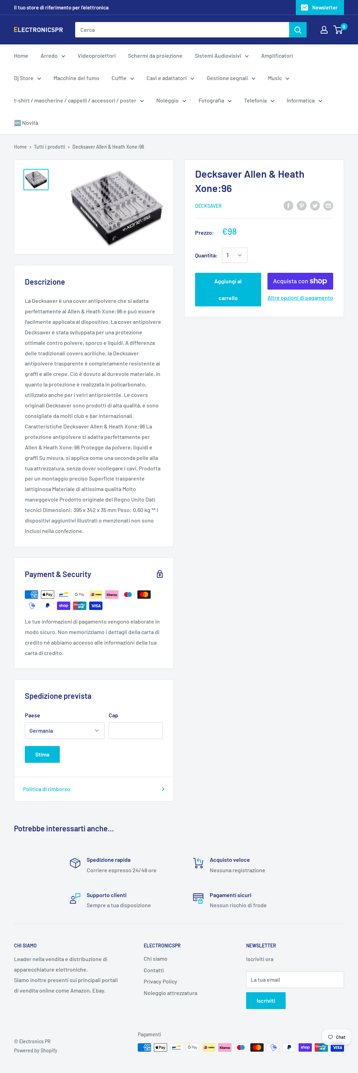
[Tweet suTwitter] (315, 205)
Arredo (49, 55)
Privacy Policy (160, 981)
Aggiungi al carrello (228, 289)
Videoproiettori (97, 55)
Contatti (154, 970)
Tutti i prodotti (49, 147)
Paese (32, 715)
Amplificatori (277, 55)
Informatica (301, 100)
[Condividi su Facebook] (288, 205)
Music (275, 77)
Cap (113, 715)
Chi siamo (155, 958)
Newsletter (325, 7)
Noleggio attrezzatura (170, 992)
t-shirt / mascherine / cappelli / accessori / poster (75, 100)
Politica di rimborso (46, 789)
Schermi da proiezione (155, 55)
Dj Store (24, 77)
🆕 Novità (26, 122)
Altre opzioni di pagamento (300, 297)
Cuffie (119, 77)
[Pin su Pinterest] (302, 205)
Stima (42, 754)
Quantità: (206, 255)
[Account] (324, 30)
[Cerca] (298, 29)
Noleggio (167, 100)
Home (21, 55)
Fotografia (211, 100)
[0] (338, 30)
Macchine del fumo (76, 77)
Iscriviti (266, 1000)
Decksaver (208, 206)
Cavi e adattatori (166, 77)
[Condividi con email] (328, 205)
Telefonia (255, 100)
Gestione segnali (227, 77)
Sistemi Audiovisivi (218, 55)
